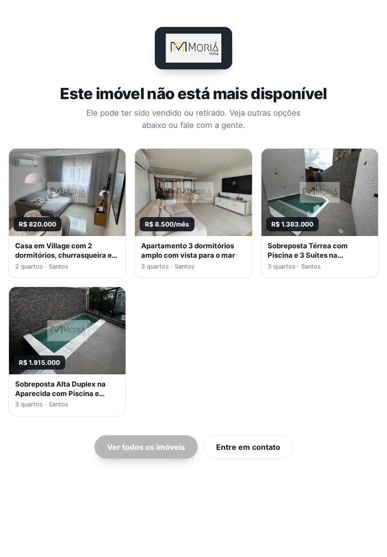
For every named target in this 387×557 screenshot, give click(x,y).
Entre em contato (248, 447)
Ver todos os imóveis (146, 447)
